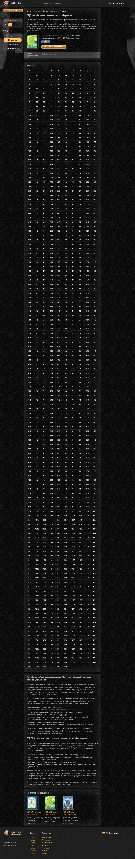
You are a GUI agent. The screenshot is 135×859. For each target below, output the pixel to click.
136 (66, 129)
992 (37, 511)
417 (73, 253)
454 (51, 271)
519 (87, 298)
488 (80, 284)
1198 (80, 600)
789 (87, 418)
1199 (87, 600)
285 (58, 195)
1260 (94, 627)
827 (73, 436)
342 (37, 222)
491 (29, 289)
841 (29, 444)
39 (87, 84)
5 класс (32, 837)
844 (51, 444)
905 (58, 471)
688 (80, 373)
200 (94, 155)
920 (94, 476)
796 (66, 422)
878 (80, 458)
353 (44, 227)
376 (66, 235)
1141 (29, 578)
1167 (73, 587)
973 (44, 502)
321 (29, 213)
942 (37, 489)
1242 (37, 622)
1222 (37, 613)
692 (37, 378)
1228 (80, 613)
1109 (87, 560)
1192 (37, 600)
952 (37, 493)
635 (58, 351)
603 (44, 338)
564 (51, 320)
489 (87, 284)
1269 (87, 631)
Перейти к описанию (53, 47)
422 (37, 258)
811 (29, 431)
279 (87, 191)
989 (87, 507)
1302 (37, 649)
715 (58, 387)
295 (58, 200)
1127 (73, 569)
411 (29, 253)
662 (37, 364)
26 (66, 80)
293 (44, 200)
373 (44, 235)
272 (37, 191)
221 (29, 169)
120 (94, 120)
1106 (66, 560)
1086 (66, 551)
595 (58, 333)
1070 (94, 542)
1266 (66, 631)
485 (58, 284)
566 (66, 320)
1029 (87, 524)
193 (44, 155)
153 (44, 138)
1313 (44, 653)
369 (87, 231)
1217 (73, 609)
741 (29, 400)
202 (37, 160)
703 (44, 382)
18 (80, 75)
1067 (73, 542)
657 (73, 360)
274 (51, 191)
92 (37, 111)
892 (37, 467)
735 (58, 396)
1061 (29, 542)
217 (73, 164)
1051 (29, 538)
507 (73, 293)
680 (94, 369)
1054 (51, 538)
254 (51, 182)
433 (44, 262)
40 (95, 84)
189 (87, 151)
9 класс (32, 848)
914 (51, 476)
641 (29, 355)
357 (73, 227)
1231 (29, 618)
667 (73, 364)
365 (58, 231)
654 (51, 360)
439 (87, 262)
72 (37, 102)
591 (29, 333)
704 (51, 382)
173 (44, 146)
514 (51, 298)
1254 (51, 627)
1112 (37, 565)
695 (58, 378)
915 (58, 476)
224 (51, 169)
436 (66, 262)
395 (58, 244)
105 (58, 115)
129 (87, 124)
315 (58, 209)
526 (66, 302)
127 (73, 124)
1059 (87, 538)
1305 (58, 649)
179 (87, 146)
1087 (73, 551)
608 (80, 338)
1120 (94, 565)
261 (29, 187)
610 (94, 338)
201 (29, 160)
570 (94, 320)
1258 (80, 627)
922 (37, 480)
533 (44, 307)
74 (51, 102)
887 (73, 462)
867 (73, 453)
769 (87, 409)
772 (37, 413)
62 (37, 98)
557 (73, 315)
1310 (94, 649)
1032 (37, 529)
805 (58, 427)
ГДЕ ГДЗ (13, 3)
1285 (58, 640)
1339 (87, 662)
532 (37, 307)
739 (87, 396)
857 (73, 449)
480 (94, 280)
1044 (51, 533)
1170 (94, 587)
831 (29, 440)
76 (66, 102)
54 (51, 93)
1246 (66, 622)
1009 (87, 516)
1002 (37, 516)
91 (29, 111)
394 (51, 244)
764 (51, 409)
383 (44, 240)
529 (87, 302)
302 (37, 204)
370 (94, 231)
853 (44, 449)
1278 (80, 636)
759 (87, 404)
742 (37, 400)
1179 (87, 591)
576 (66, 324)
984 (51, 507)
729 (87, 391)
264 (51, 187)
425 (58, 258)
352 (37, 227)
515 (58, 298)
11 (29, 75)
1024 (51, 524)
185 (58, 151)
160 (94, 138)
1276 (66, 636)
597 (73, 333)
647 (73, 355)
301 (29, 204)
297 (73, 200)
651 (29, 360)
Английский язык (12, 48)
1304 (51, 649)
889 (87, 462)
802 (37, 427)
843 (44, 444)
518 (80, 298)
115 (58, 120)
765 (58, 409)
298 (80, 200)
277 (73, 191)
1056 (66, 538)
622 (37, 347)
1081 (29, 551)
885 (58, 462)
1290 (94, 640)
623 (44, 347)
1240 (94, 618)
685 (58, 373)
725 (58, 391)
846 (66, 444)
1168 (80, 587)
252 (37, 182)
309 (87, 204)
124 (51, 124)
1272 (37, 636)
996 (66, 511)
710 (94, 382)
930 (94, 480)
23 (44, 80)
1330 (94, 658)
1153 (44, 582)
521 (29, 302)
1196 (66, 600)
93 (44, 111)
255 (58, 182)
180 (94, 146)
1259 (87, 627)
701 (29, 382)
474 (51, 280)
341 (29, 222)
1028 (80, 524)
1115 (58, 565)
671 (29, 369)
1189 (87, 596)
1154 (51, 582)
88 (80, 106)
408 (80, 249)
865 (58, 453)
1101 (29, 560)
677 (73, 369)
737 (73, 396)
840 (94, 440)
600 (94, 333)
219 (87, 164)
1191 (29, 600)
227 (73, 169)
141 (29, 133)
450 (94, 267)
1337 (73, 662)
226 (66, 169)
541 (29, 311)
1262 (37, 631)
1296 (66, 645)
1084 (51, 551)
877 (73, 458)
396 (66, 244)
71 (29, 102)
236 (66, 173)
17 (73, 75)
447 (73, 267)
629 (87, 347)
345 (58, 222)
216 (66, 164)
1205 (58, 605)
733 (44, 396)
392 (37, 244)
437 (73, 262)
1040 (94, 529)
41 (29, 89)
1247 (73, 622)
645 (58, 355)
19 (87, 75)
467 (73, 275)
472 (37, 280)
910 (94, 471)
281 (29, 195)
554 (51, 315)
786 (66, 418)
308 (80, 204)
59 (87, 93)
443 (44, 267)
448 (80, 267)
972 (37, 502)
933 (44, 484)
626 (66, 347)
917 (73, 476)
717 (73, 387)
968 (80, 498)
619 (87, 342)
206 (66, 160)
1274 (51, 636)
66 (66, 98)
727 (73, 391)
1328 (80, 658)
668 (80, 364)
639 (87, 351)
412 (37, 253)
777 (73, 413)
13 (44, 75)
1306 (66, 649)
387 (73, 240)
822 (37, 436)
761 (29, 409)
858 (80, 449)
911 (29, 476)
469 (87, 275)
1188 (80, 596)
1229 (87, 613)
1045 (58, 533)
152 (37, 138)
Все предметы (12, 36)
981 (29, 507)
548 (80, 311)
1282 (37, 640)
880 (94, 458)
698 (80, 378)
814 (51, 431)
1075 (58, 547)
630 (94, 347)
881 (29, 462)
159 (87, 138)
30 (95, 80)
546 (66, 311)
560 (94, 315)
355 (58, 227)
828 (80, 436)
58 (80, 93)
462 (37, 275)
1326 (66, 658)
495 (58, 289)
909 (87, 471)
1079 (87, 547)
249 (87, 178)
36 (66, 84)
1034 (51, 529)
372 (37, 235)
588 (80, 329)
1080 (94, 547)
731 (29, 396)
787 (73, 418)
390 (94, 240)
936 (66, 484)
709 (87, 382)
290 (94, 195)
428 (80, 258)
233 (44, 173)
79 (87, 102)
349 (87, 222)
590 (94, 329)
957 (73, 493)
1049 (87, 533)
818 (80, 431)
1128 (80, 569)
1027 (73, 524)
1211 (29, 609)
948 (80, 489)
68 (80, 98)
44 (51, 89)
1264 (51, 631)
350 (94, 222)
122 (37, 124)
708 (80, 382)
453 (44, 271)
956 (66, 493)
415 (58, 253)
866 (66, 453)
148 (80, 133)
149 (87, 133)
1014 (51, 520)
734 (51, 396)
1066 (66, 542)
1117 (73, 565)
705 (58, 382)
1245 (58, 622)
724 (51, 391)
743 (44, 400)
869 (87, 453)
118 (80, 120)
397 (73, 244)
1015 (58, 520)
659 (87, 360)
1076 (66, 547)
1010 (94, 516)
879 (87, 458)
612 (37, 342)
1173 (44, 591)
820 (94, 431)
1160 (94, 582)
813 (44, 431)
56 (66, 93)
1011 (29, 520)
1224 (51, 613)
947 (73, 489)
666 (66, 364)
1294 (51, 645)
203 (44, 160)
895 (58, 467)
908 (80, 471)
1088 (80, 551)
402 (37, 249)
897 (73, 467)
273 (44, 191)
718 (80, 387)
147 (73, 133)
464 (51, 275)
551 (29, 315)
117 (73, 120)
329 (87, 213)
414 (51, 253)
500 (94, 289)
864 (51, 453)
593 (44, 333)
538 (80, 307)
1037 (73, 529)
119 (87, 120)
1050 (94, 533)
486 (66, 284)
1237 (73, 618)
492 (37, 289)
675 (58, 369)
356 (66, 227)
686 (66, 373)
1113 (44, 565)
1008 (80, 516)
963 (44, 498)
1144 (51, 578)
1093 (44, 556)
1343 (44, 667)
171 (29, 146)
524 (51, 302)
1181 (29, 596)
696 (66, 378)
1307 (73, 649)
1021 (29, 524)
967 (73, 498)
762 (37, 409)
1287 (73, 640)
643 (44, 355)
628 (80, 347)
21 (29, 80)
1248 (80, 622)
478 (80, 280)
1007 (73, 516)
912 (37, 476)
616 (66, 342)
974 (51, 502)
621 (29, 347)
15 (58, 75)
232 (37, 173)
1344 (51, 667)
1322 (37, 658)
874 (51, 458)
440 (94, 262)
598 (80, 333)
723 (44, 391)
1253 (44, 627)
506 (66, 293)
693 (44, 378)
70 (95, 98)
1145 (58, 578)
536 (66, 307)
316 (66, 209)
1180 (94, 591)
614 (51, 342)
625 (58, 347)
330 (94, 213)
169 (87, 142)
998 (80, 511)
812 (37, 431)
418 (80, 253)
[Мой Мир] (48, 41)
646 (66, 355)
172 (37, 146)
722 (37, 391)
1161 (29, 587)
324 (51, 213)
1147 (73, 578)
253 (44, 182)
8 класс (32, 845)
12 (37, 75)
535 (58, 307)
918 (80, 476)
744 (51, 400)
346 (66, 222)
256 (66, 182)
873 (44, 458)
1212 (37, 609)
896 (66, 467)
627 (73, 347)
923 (44, 480)
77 (73, 102)
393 (44, 244)
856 (66, 449)
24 (51, 80)
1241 (29, 622)
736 (66, 396)
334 (51, 218)
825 (58, 436)
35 (58, 84)
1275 (58, 636)
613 (44, 342)
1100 (94, 556)
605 (58, 338)
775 (58, 413)
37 (73, 84)
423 (44, 258)
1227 (73, 613)
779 (87, 413)
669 (87, 364)
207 (73, 160)
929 (87, 480)
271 (29, 191)
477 (73, 280)
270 (94, 187)
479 (87, 280)
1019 (87, 520)
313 (44, 209)
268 (80, 187)
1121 (29, 569)
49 (87, 89)
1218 (80, 609)
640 (94, 351)
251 (29, 182)
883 (44, 462)
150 (94, 133)
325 (58, 213)
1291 (29, 645)
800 (94, 422)
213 (44, 164)
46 (66, 89)
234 (51, 173)
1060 (94, 538)
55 (58, 93)
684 (51, 373)
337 (73, 218)
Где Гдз (29, 11)
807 (73, 427)
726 (66, 391)
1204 (51, 605)
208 (80, 160)
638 (80, 351)
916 (66, 476)
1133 (44, 573)
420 (94, 253)
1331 (29, 662)
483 (44, 284)
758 (80, 404)
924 (51, 480)
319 (87, 209)
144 (51, 133)
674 (51, 369)
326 (66, 213)
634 (51, 351)
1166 (66, 587)
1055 (58, 538)
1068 (80, 542)
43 (44, 89)
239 (87, 173)
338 (80, 218)
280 (94, 191)
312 (37, 209)
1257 (73, 627)
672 (37, 369)
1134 (51, 573)
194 (51, 155)
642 (37, 355)
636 (66, 351)
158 (80, 138)
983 (44, 507)
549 (87, 311)
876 (66, 458)
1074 (51, 547)
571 (29, 324)
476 (66, 280)
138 (80, 129)
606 (66, 338)
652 (37, 360)
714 (51, 387)
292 (37, 200)
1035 (58, 529)
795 (58, 422)
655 (58, 360)
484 (51, 284)
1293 (44, 645)
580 (94, 324)
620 (94, 342)
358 (80, 227)
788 (80, 418)
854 (51, 449)
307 (73, 204)
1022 (37, 524)
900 (94, 467)
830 (94, 436)
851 (29, 449)
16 (66, 75)
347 (73, 222)
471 (29, 280)
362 (37, 231)
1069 (87, 542)
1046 (66, 533)
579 (87, 324)
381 (29, 240)
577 (73, 324)
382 (37, 240)
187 (73, 151)
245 (58, 178)
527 (73, 302)
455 (58, 271)
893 (44, 467)
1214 (51, 609)
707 (73, 382)
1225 (58, 613)
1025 (58, 524)
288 (80, 195)
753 (44, 404)
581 (29, 329)
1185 (58, 596)
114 (51, 120)
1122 (37, 569)
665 (58, 364)
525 (58, 302)
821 (29, 436)
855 (58, 449)
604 (51, 338)
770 (94, 409)
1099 (87, 556)
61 (29, 98)
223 (44, 169)
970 (94, 498)
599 (87, 333)
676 (66, 369)
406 (66, 249)
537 (73, 307)
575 (58, 324)
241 (29, 178)
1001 (29, 516)
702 (37, 382)
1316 (66, 653)
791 (29, 422)
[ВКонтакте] (42, 41)
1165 (58, 587)
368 (80, 231)
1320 (94, 653)
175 (58, 146)
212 (37, 164)
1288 (80, 640)
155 (58, 138)
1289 (87, 640)
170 (94, 142)
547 (73, 311)
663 (44, 364)
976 (66, 502)
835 (58, 440)
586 (66, 329)
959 (87, 493)
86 (66, 106)
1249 (87, 622)
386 (66, 240)
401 (29, 249)
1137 (73, 573)
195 (58, 155)
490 (94, 284)
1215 (58, 609)
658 (80, 360)
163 (44, 142)
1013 (44, 520)
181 (29, 151)
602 (37, 338)
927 (73, 480)
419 (87, 253)
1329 (87, 658)
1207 (73, 605)
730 (94, 391)
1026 (66, 524)
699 (87, 378)
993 (44, 511)
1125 (58, 569)
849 (87, 444)
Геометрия (45, 848)
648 (80, 355)
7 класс (32, 843)
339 (87, 218)
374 (51, 235)
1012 (37, 520)
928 (80, 480)
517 (73, 298)
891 (29, 467)
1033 (44, 529)
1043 (44, 533)
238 (80, 173)
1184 (51, 596)
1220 (94, 609)
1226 (66, 613)
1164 (51, 587)
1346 (66, 667)
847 (73, 444)
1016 (66, 520)
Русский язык (13, 44)
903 (44, 471)
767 (73, 409)
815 (58, 431)
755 (58, 404)
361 (29, 231)
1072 (37, 547)
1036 (66, 529)
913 (44, 476)
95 (58, 111)
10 (95, 71)
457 (73, 271)
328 (80, 213)
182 (37, 151)
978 (80, 502)
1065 (58, 542)
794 (51, 422)
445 (58, 267)
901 (29, 471)
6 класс (46, 11)
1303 (44, 649)
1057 (73, 538)
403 (44, 249)
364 (51, 231)
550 (94, 311)
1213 (44, 609)
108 (80, 115)
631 (29, 351)
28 (80, 80)
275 (58, 191)
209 (87, 160)
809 (87, 427)
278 (80, 191)
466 (66, 275)
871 (29, 458)
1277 (73, 636)
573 (44, 324)
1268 (80, 631)
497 (73, 289)
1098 (80, 556)
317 (73, 209)
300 (94, 200)
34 (51, 84)
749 (87, 400)
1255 (58, 627)
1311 (29, 653)
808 (80, 427)
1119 (87, 565)
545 (58, 311)
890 (94, 462)
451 (29, 271)
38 (80, 84)
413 (44, 253)
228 (80, 169)
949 (87, 489)
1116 (66, 565)
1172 (37, 591)
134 (51, 129)
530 (94, 302)
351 (29, 227)
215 (58, 164)
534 (51, 307)
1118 (80, 565)
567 (73, 320)
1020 (94, 520)
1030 (94, 524)
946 (66, 489)
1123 (44, 569)
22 (37, 80)
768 (80, 409)
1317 (73, 653)
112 (37, 120)
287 (73, 195)
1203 (44, 605)
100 (94, 111)
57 (73, 93)
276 (66, 191)
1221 (29, 613)
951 (29, 493)
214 (51, 164)
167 (73, 142)
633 (44, 351)
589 (87, 329)
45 (58, 89)
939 (87, 484)
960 (94, 493)
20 (95, 75)
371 (29, 235)
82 (37, 106)
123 (44, 124)
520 (94, 298)
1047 (73, 533)
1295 (58, 645)
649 (87, 355)
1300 (94, 645)
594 (51, 333)
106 (66, 115)
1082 (37, 551)
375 (58, 235)
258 (80, 182)
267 (73, 187)
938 (80, 484)
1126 (66, 569)
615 (58, 342)
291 (29, 200)
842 (37, 444)
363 (44, 231)
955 (58, 493)
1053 (44, 538)
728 (80, 391)
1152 (37, 582)
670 (94, 364)
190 (94, 151)
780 (94, 413)
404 (51, 249)
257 (73, 182)
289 (87, 195)
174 (51, 146)
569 (87, 320)
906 (66, 471)
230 (94, 169)
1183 (44, 596)
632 (37, 351)
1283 (44, 640)
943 (44, 489)
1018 (80, 520)
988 (80, 507)
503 (44, 293)
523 (44, 302)
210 (94, 160)
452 (37, 271)
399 (87, 244)
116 (66, 120)
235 (58, 173)
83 (44, 106)
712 (37, 387)
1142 (37, 578)
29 (87, 80)
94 (51, 111)
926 (66, 480)
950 (94, 489)
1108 (80, 560)
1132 (37, 573)
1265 (58, 631)
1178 (80, 591)
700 (94, 378)
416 (66, 253)
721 (29, 391)
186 (66, 151)
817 (73, 431)
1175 (58, 591)
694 (51, 378)
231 (29, 173)
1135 (58, 573)
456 (66, 271)
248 (80, 178)
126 (66, 124)
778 (80, 413)
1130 (94, 569)
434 (51, 262)
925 (58, 480)
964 (51, 498)
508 (80, 293)
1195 (58, 600)
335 (58, 218)
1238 (80, 618)
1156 (66, 582)
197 (73, 155)
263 (44, 187)
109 (87, 115)
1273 (44, 636)
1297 (73, 645)
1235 (58, 618)
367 (73, 231)
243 (44, 178)
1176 (66, 591)
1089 (87, 551)
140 (94, 129)
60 (95, 93)
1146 (66, 578)
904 (51, 471)
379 (87, 235)
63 (44, 98)
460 (94, 271)
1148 (80, 578)
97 (73, 111)
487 (73, 284)
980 (94, 502)
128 (80, 124)
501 (29, 293)
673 (44, 369)
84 (51, 106)
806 (66, 427)
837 (73, 440)
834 (51, 440)
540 (94, 307)
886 (66, 462)
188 (80, 151)
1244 (51, 622)
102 (37, 115)
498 (80, 289)
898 (80, 467)
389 (87, 240)
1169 (87, 587)
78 (80, 102)
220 (94, 164)
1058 (80, 538)
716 (66, 387)
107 (73, 115)
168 (80, 142)
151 (29, 138)
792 (37, 422)
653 (44, 360)
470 (94, 275)
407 (73, 249)
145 (58, 133)
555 (58, 315)
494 (51, 289)
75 (58, 102)
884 (51, 462)
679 (87, 369)
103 (44, 115)
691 (29, 378)
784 (51, 418)
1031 (29, 529)
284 (51, 195)
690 (94, 373)
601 (29, 338)
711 (29, 387)
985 (58, 507)
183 (44, 151)
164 (51, 142)
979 (87, 502)
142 (37, 133)
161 (29, 142)
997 (73, 511)
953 (44, 493)
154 (51, 138)
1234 (51, 618)
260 (94, 182)
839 (87, 440)
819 (87, 431)
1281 (29, 640)
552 (37, 315)
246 (66, 178)
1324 (51, 658)
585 (58, 329)
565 (58, 320)
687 (73, 373)
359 (87, 227)
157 (73, 138)
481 (29, 284)
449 (87, 267)
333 (44, 218)
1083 (44, 551)
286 (66, 195)
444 (51, 267)
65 (58, 98)
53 (44, 93)
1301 (29, 649)
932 (37, 484)
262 (37, 187)
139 (87, 129)
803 (44, 427)
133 (44, 129)
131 (29, 129)
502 (37, 293)
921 (29, 480)
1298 (80, 645)
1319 (87, 653)
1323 (44, 658)
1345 (58, 667)
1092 (37, 556)
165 (58, 142)
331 (29, 218)
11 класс (33, 853)
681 (29, 373)
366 (66, 231)
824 (51, 436)
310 (94, 204)
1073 (44, 547)
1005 (58, 516)
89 (87, 106)
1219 (87, 609)
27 (73, 80)
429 (87, 258)
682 (37, 373)
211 (29, 164)
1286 (66, 640)
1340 (94, 662)
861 (29, 453)
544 (51, 311)
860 (94, 449)
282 (37, 195)
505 (58, 293)
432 (37, 262)
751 (29, 404)
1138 (80, 573)
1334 (51, 662)
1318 (80, 653)
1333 (44, 662)
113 (44, 120)
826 (66, 436)
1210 (94, 605)
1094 (51, 556)
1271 (29, 636)
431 (29, 262)
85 (58, 106)
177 (73, 146)
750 (94, 400)
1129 (87, 569)
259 (87, 182)
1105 (58, 560)
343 (44, 222)
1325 (58, 658)
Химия (44, 853)
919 (87, 476)
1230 (94, 613)
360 (94, 227)
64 (51, 98)
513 (44, 298)
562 (37, 320)
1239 (87, 618)
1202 (37, 605)
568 (80, 320)
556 (66, 315)
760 (94, 404)
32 (37, 84)
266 (66, 187)
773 (44, 413)
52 (37, 93)
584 (51, 329)
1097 (73, 556)
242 (37, 178)
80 (95, 102)
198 (80, 155)
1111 (29, 565)
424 (51, 258)
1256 (66, 627)
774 (51, 413)
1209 (87, 605)
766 (66, 409)
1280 (94, 636)
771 (29, 413)
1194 (51, 600)
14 (51, 75)
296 (66, 200)
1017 (73, 520)
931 (29, 484)
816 (66, 431)
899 (87, 467)
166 (66, 142)
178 (80, 146)
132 (37, 129)
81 (29, 106)
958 (80, 493)
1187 (73, 596)
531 (29, 307)
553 (44, 315)
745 (58, 400)
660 (94, 360)
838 (80, 440)
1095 (58, 556)
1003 (44, 516)
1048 (80, 533)
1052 (37, 538)
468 (80, 275)
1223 (44, 613)
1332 (37, 662)
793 (44, 422)
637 (73, 351)
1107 (73, 560)
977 (73, 502)
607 (73, 338)
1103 (44, 560)
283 (44, 195)
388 (80, 240)
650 (94, 355)
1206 (66, 605)
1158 (80, 582)
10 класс (33, 850)
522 (37, 302)
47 (73, 89)
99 (87, 111)
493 (44, 289)
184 (51, 151)
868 (80, 453)
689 (87, 373)
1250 (94, 622)
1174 (51, 591)
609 (87, 338)
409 (87, 249)
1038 (80, 529)
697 (73, 378)
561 (29, 320)
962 (37, 498)
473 (44, 280)
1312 (37, 653)
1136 (66, 573)
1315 (58, 653)
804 (51, 427)
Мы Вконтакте (118, 3)
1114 (51, 565)
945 (58, 489)
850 (94, 444)
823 (44, 436)
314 (51, 209)
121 (29, 124)
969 (87, 498)
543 (44, 311)
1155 (58, 582)
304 (51, 204)
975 (58, 502)
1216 (66, 609)
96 (66, 111)
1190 (94, 596)
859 (87, 449)
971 (29, 502)
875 (58, 458)
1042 (37, 533)
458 (80, 271)
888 (80, 462)
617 (73, 342)
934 (51, 484)
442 (37, 267)
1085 (58, 551)
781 (29, 418)
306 (66, 204)
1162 (37, 587)
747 (73, 400)
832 (37, 440)
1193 (44, 600)
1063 (44, 542)
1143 (44, 578)
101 (29, 115)
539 (87, 307)
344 (51, 222)
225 (58, 169)
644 (51, 355)
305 (58, 204)
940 (94, 484)
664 (51, 364)
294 (51, 200)
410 (94, 249)
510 (94, 293)
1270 (94, 631)
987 (73, 507)
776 (66, 413)
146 (66, 133)
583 (44, 329)
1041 (29, 533)
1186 (66, 596)
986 (66, 507)
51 (29, 93)
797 (73, 422)
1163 (44, 587)
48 (80, 89)
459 (87, 271)
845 (58, 444)
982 (37, 507)
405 (58, 249)
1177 (73, 591)
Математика (54, 11)
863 (44, 453)
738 (80, 396)
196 (66, 155)
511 (29, 298)
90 (95, 106)
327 (73, 213)
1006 (66, 516)
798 (80, 422)
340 (94, 218)
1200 (94, 600)
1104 (51, 560)
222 (37, 169)
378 (80, 235)
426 (66, 258)
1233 (44, 618)
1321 (29, 658)
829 (87, 436)
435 (58, 262)
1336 (66, 662)
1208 (80, 605)
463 (44, 275)
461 (29, 275)
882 (37, 462)
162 (37, 142)
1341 (29, 667)
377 (73, 235)
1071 (29, 547)
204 (51, 160)
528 (80, 302)
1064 (51, 542)
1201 (29, 605)
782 (37, 418)
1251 (29, 627)
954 (51, 493)
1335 (58, 662)
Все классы (12, 21)
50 (95, 89)
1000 (94, 511)
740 (94, 396)
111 (29, 120)
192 (37, 155)
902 (37, 471)
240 (94, 173)
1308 (80, 649)
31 (29, 84)
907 (73, 471)
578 (80, 324)
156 (66, 138)
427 (73, 258)
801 (29, 427)
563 (44, 320)
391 (29, 244)
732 (37, 396)
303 (44, 204)
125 (58, 124)
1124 (51, 569)
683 (44, 373)
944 (51, 489)
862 (37, 453)
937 (73, 484)
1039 (87, 529)
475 (58, 280)
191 (29, 155)
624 (51, 347)
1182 (37, 596)
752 (37, 404)
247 (73, 178)
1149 (87, 578)
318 (80, 209)
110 (94, 115)
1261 (29, 631)
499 (87, 289)
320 (94, 209)
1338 (80, 662)
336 (66, 218)
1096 (66, 556)
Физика (44, 850)
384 (51, 240)
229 (87, 169)
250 (94, 178)
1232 (37, 618)
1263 (44, 631)
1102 (37, 560)
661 (29, 364)
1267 (73, 631)
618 (80, 342)
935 (58, 484)
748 (80, 400)
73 (44, 102)
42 (37, 89)
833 (44, 440)
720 (94, 387)
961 (29, 498)
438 (80, 262)
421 (29, 258)
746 (66, 400)
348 (80, 222)
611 (29, 342)
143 (44, 133)
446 (66, 267)
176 (66, 146)
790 (94, 418)
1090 (94, 551)
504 (51, 293)
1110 (94, 560)
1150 (94, 578)
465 (58, 275)
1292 (37, 645)
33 (44, 84)
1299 (87, 645)
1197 (73, 600)
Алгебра (45, 845)
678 (80, 369)
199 (87, 155)
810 (94, 427)
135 (58, 129)
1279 (87, 636)
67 (73, 98)
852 (37, 449)
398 (80, 244)
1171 (29, 591)
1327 (73, 658)
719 (87, 387)
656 (66, 360)
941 (29, 489)
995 (58, 511)
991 (29, 511)
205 (58, 160)
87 (73, 106)
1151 (29, 582)
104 (51, 115)
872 (37, 458)
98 (80, 111)
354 (51, 227)
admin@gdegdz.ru (10, 845)
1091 (29, 556)
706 (66, 382)
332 (37, 218)
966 (66, 498)
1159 (87, 582)
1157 (73, 582)
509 (87, 293)
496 (66, 289)
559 (87, 315)
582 (37, 329)
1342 (37, 667)
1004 (51, 516)
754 (51, 404)
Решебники (38, 11)
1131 (29, 573)
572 (37, 324)
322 (37, 213)
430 (94, 258)
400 (94, 244)
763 (44, 409)
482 (37, 284)
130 (94, 124)
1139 (87, 573)
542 (37, 311)
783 (44, 418)
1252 (37, 627)
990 (94, 507)
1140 (94, 573)
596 (66, 333)
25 (58, 80)
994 (51, 511)
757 (73, 404)
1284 (51, 640)
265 (58, 187)
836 (66, 440)
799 (87, 422)
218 (80, 164)
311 (29, 209)
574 (51, 324)
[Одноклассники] (45, 41)
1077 (73, 547)
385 (58, 240)
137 (73, 129)
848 (80, 444)
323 (44, 213)
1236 (66, 618)
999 (87, 511)
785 (58, 418)
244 (51, 178)
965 (58, 498)
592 (37, 333)
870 (94, 453)
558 (80, 315)
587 (73, 329)
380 (94, 235)
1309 (87, 649)
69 (87, 98)
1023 (44, 524)
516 (66, 298)
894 (51, 467)
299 (87, 200)
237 (73, 173)
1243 (44, 622)
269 (87, 187)
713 (44, 387)
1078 (80, 547)
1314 (51, 653)
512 (37, 298)
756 (66, 404)
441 (29, 267)
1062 (37, 542)
